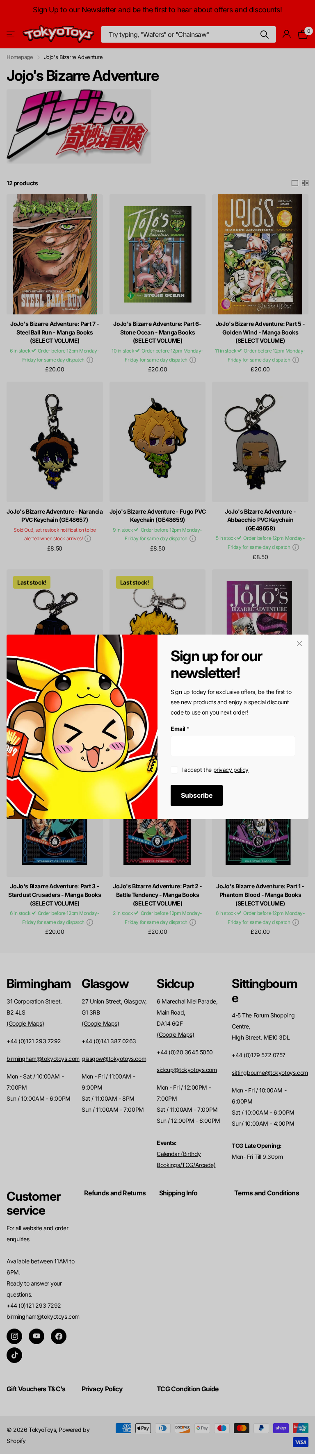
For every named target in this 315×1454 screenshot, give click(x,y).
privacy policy (231, 769)
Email (180, 729)
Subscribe (196, 796)
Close (299, 644)
